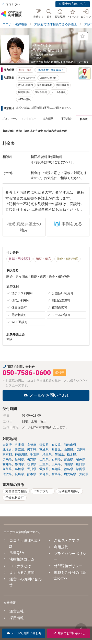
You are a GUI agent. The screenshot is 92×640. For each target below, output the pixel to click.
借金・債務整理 (67, 259)
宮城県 (44, 449)
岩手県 (31, 449)
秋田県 (56, 449)
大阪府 (7, 445)
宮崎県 (56, 474)
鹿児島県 (70, 474)
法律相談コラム (21, 559)
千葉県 (34, 454)
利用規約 (61, 547)
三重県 (44, 464)
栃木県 (71, 454)
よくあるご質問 (21, 572)
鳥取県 (7, 469)
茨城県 (59, 454)
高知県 (56, 469)
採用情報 (16, 618)
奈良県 (56, 445)
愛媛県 (44, 469)
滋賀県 (44, 445)
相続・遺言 (25, 70)
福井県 (80, 459)
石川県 (56, 459)
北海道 (7, 449)
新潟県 (19, 459)
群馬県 (7, 459)
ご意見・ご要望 (66, 540)
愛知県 (7, 464)
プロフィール (9, 118)
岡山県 (68, 464)
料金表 (84, 119)
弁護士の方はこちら (72, 4)
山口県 (80, 464)
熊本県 (31, 474)
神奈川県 (21, 454)
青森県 (19, 449)
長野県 (31, 459)
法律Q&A (16, 553)
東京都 (7, 454)
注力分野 (48, 118)
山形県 (68, 449)
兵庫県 (19, 445)
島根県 (19, 469)
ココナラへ (12, 4)
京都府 (31, 445)
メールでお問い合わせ (49, 395)
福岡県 (80, 469)
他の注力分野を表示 (49, 70)
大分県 (44, 474)
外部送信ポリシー (68, 566)
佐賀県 (7, 474)
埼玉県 (47, 454)
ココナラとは (20, 566)
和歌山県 (70, 445)
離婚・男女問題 (19, 259)
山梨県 (44, 459)
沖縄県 (83, 474)
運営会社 (16, 611)
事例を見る (72, 224)
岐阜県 (31, 464)
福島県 (80, 449)
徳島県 (68, 469)
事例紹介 (66, 118)
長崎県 (19, 474)
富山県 (68, 459)
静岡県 (19, 464)
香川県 (31, 469)
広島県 (56, 464)
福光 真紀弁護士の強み (24, 227)
